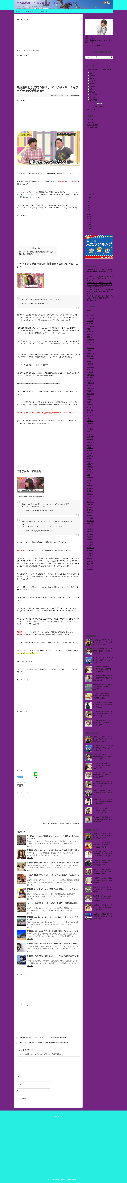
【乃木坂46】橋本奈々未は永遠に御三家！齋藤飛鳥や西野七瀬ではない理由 (102, 862)
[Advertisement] (48, 34)
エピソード (90, 315)
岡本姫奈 (90, 413)
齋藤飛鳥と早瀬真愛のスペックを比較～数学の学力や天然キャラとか (53, 863)
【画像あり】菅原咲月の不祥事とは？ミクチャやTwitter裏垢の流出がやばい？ (102, 642)
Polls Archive (91, 109)
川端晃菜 (90, 423)
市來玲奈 (90, 426)
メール (19, 1084)
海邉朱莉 (90, 488)
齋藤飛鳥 (76, 95)
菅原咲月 (90, 537)
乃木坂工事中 (49, 823)
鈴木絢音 (90, 556)
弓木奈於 (90, 429)
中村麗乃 (90, 331)
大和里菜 (90, 391)
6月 (89, 201)
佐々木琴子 (90, 358)
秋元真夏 (90, 526)
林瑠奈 (89, 461)
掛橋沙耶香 (93, 78)
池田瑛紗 (90, 485)
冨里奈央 (90, 369)
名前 (18, 1077)
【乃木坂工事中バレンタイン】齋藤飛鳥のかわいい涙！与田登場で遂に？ (48, 550)
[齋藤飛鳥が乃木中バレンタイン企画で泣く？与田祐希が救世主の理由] (21, 854)
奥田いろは (90, 396)
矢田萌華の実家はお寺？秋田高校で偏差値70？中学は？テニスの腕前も (102, 687)
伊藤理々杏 (90, 353)
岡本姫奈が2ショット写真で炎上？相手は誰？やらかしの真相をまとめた (103, 660)
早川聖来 (92, 97)
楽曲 (88, 475)
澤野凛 (89, 499)
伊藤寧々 (90, 350)
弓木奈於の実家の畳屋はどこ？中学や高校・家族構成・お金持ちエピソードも (102, 669)
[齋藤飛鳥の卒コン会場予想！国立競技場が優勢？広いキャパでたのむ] (21, 935)
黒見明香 (90, 567)
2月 (89, 209)
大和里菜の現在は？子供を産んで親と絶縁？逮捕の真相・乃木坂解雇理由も (102, 801)
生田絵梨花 (90, 504)
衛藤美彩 (90, 540)
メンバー (90, 323)
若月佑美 (90, 534)
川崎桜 (89, 418)
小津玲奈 (90, 404)
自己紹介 (49, 11)
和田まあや (90, 383)
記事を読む (30, 846)
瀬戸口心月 (90, 502)
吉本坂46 (90, 377)
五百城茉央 (90, 342)
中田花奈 (90, 334)
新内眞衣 (90, 445)
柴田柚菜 (92, 86)
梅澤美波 (90, 469)
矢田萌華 (90, 523)
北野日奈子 (90, 375)
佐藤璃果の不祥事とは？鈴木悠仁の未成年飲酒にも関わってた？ (102, 793)
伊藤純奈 (90, 356)
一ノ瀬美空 (90, 326)
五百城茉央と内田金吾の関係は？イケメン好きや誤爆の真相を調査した (102, 705)
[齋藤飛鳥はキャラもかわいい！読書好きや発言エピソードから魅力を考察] (21, 893)
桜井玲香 (90, 467)
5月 (89, 203)
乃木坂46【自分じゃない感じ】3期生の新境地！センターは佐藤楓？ (103, 898)
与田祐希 (90, 329)
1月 (89, 211)
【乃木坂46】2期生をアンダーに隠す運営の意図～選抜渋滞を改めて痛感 (103, 916)
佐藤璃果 (90, 364)
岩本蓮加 (90, 415)
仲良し (56, 823)
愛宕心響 (90, 434)
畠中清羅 (90, 513)
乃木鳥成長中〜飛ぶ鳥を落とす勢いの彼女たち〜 (48, 2)
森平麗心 (90, 472)
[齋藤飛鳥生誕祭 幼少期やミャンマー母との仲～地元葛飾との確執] (21, 947)
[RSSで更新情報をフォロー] (108, 2)
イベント (90, 313)
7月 (89, 199)
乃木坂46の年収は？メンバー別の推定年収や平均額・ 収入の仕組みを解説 (102, 723)
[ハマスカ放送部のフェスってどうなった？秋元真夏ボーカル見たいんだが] (21, 879)
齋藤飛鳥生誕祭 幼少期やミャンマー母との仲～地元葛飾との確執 (52, 944)
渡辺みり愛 (90, 496)
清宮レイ (92, 89)
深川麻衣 (90, 491)
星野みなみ (90, 453)
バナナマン (90, 318)
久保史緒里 (90, 340)
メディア (90, 321)
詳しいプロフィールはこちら (96, 45)
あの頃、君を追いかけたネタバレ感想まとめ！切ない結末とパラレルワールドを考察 (102, 854)
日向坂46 (90, 448)
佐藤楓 (89, 361)
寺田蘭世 (90, 399)
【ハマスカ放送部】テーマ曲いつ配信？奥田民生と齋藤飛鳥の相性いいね (48, 632)
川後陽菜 (90, 421)
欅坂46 (89, 483)
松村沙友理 (90, 458)
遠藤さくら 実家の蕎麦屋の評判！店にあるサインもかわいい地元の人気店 (102, 871)
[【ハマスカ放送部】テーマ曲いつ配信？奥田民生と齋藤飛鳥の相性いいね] (21, 907)
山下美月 (90, 407)
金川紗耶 (92, 81)
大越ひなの (90, 394)
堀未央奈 (90, 386)
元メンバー (90, 367)
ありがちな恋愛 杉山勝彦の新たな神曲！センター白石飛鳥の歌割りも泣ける (102, 845)
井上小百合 (90, 348)
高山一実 (90, 564)
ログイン (90, 119)
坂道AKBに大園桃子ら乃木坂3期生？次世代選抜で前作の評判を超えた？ (44, 1042)
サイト (19, 1091)
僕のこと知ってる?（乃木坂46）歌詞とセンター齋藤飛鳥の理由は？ (102, 889)
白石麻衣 (90, 515)
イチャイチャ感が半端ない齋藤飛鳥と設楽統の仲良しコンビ (37, 252)
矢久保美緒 (93, 100)
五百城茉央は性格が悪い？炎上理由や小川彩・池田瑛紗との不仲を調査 (102, 651)
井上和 (89, 345)
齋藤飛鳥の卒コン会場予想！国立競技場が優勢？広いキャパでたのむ (47, 634)
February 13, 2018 (47, 510)
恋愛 (88, 431)
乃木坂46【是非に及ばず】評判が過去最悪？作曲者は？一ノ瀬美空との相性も (102, 696)
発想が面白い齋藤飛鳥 (25, 254)
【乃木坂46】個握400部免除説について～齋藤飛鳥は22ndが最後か (102, 880)
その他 (89, 310)
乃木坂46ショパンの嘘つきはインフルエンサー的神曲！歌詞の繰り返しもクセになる (99, 285)
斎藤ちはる (90, 442)
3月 (89, 207)
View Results (99, 106)
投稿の (91, 122)
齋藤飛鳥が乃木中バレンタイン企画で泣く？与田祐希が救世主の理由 (53, 850)
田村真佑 (92, 92)
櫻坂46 (89, 480)
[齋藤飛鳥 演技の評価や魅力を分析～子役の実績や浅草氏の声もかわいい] (21, 959)
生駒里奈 (90, 507)
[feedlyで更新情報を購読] (104, 2)
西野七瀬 (90, 542)
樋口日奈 (90, 477)
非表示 (40, 248)
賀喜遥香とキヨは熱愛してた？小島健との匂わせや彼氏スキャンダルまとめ (102, 810)
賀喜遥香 (92, 75)
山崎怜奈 (90, 410)
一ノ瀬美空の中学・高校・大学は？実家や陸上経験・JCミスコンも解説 (102, 714)
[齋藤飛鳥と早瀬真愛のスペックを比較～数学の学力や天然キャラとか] (21, 866)
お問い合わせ (19, 11)
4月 (89, 205)
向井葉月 (90, 380)
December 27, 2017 (44, 303)
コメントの (92, 125)
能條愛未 (90, 531)
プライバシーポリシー (30, 11)
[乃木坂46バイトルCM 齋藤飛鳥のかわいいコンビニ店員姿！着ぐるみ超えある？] (21, 840)
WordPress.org (92, 127)
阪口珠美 (90, 561)
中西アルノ (90, 337)
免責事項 (41, 11)
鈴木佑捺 (90, 553)
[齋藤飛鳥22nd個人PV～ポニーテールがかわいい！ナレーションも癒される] (21, 921)
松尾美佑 (90, 456)
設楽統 (62, 823)
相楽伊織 (90, 518)
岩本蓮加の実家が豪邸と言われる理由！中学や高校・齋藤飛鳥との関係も (102, 678)
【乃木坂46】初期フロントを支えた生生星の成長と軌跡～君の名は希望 (102, 907)
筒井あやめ (93, 94)
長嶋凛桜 (90, 558)
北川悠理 (92, 84)
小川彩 (89, 402)
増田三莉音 (90, 388)
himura (76, 823)
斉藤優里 (90, 440)
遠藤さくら (93, 73)
